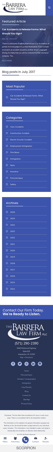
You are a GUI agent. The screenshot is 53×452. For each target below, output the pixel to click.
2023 (12, 231)
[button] (49, 7)
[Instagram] (40, 364)
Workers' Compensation (26, 379)
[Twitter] (20, 364)
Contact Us (26, 395)
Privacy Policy (26, 404)
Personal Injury (16, 178)
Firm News (14, 152)
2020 (12, 250)
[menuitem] (25, 439)
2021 (12, 244)
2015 (12, 282)
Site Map (26, 399)
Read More (7, 61)
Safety (13, 184)
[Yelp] (26, 364)
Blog (26, 391)
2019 (12, 257)
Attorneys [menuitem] (15, 441)
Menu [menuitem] (5, 441)
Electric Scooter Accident (21, 139)
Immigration (15, 159)
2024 (12, 225)
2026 (12, 212)
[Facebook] (13, 364)
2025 (12, 218)
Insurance (14, 171)
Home (26, 371)
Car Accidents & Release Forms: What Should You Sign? (26, 97)
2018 (12, 263)
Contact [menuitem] (35, 441)
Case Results (26, 387)
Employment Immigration (21, 146)
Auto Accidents (17, 127)
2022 (12, 237)
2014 (12, 289)
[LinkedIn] (33, 364)
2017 (12, 269)
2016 (12, 276)
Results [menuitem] (46, 441)
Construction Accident (19, 133)
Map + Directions (26, 357)
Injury (12, 165)
